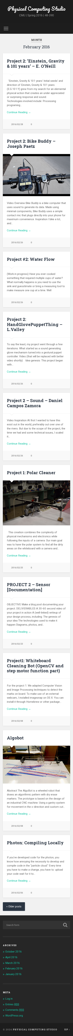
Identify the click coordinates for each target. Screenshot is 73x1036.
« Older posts (13, 906)
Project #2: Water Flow (31, 259)
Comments (14, 1009)
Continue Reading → (19, 112)
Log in (9, 998)
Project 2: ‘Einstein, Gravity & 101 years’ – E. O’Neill (35, 63)
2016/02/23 (17, 643)
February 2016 (14, 968)
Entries (12, 1004)
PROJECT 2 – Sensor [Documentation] (28, 587)
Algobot (15, 738)
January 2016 (13, 974)
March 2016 (12, 963)
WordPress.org (14, 1015)
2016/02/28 (17, 124)
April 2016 (11, 957)
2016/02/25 (17, 567)
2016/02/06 (17, 892)
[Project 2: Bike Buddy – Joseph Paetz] (36, 175)
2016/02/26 (17, 242)
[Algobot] (36, 765)
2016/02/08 (17, 721)
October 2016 (13, 951)
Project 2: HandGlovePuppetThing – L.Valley (34, 324)
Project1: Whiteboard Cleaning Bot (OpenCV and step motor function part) (35, 666)
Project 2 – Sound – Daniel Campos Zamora (35, 403)
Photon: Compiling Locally (35, 843)
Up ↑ (67, 1029)
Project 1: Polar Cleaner (31, 472)
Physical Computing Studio (37, 8)
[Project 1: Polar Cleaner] (36, 502)
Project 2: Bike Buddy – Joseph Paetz (31, 143)
